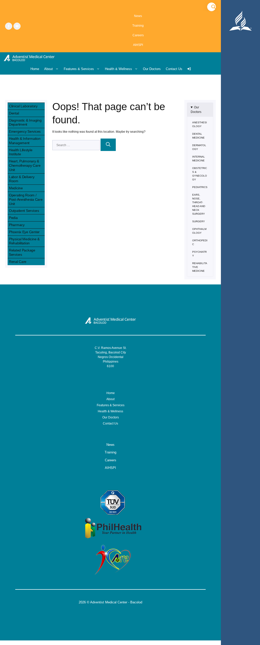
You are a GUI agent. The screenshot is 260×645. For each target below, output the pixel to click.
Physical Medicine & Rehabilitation (24, 241)
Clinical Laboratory (23, 106)
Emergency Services (25, 131)
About (48, 69)
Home (34, 69)
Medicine (16, 188)
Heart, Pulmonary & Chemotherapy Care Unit (24, 165)
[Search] (108, 145)
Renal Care (17, 262)
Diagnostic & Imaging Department (25, 122)
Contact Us (174, 69)
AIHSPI (138, 45)
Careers (138, 35)
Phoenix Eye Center (24, 232)
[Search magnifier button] (213, 7)
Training (138, 25)
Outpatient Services (24, 211)
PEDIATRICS (199, 187)
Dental (14, 113)
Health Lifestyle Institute (20, 152)
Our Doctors (152, 69)
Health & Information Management (24, 141)
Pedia (13, 218)
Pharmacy (17, 225)
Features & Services (79, 69)
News (138, 16)
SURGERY (198, 221)
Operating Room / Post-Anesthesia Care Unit (25, 199)
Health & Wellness (118, 69)
